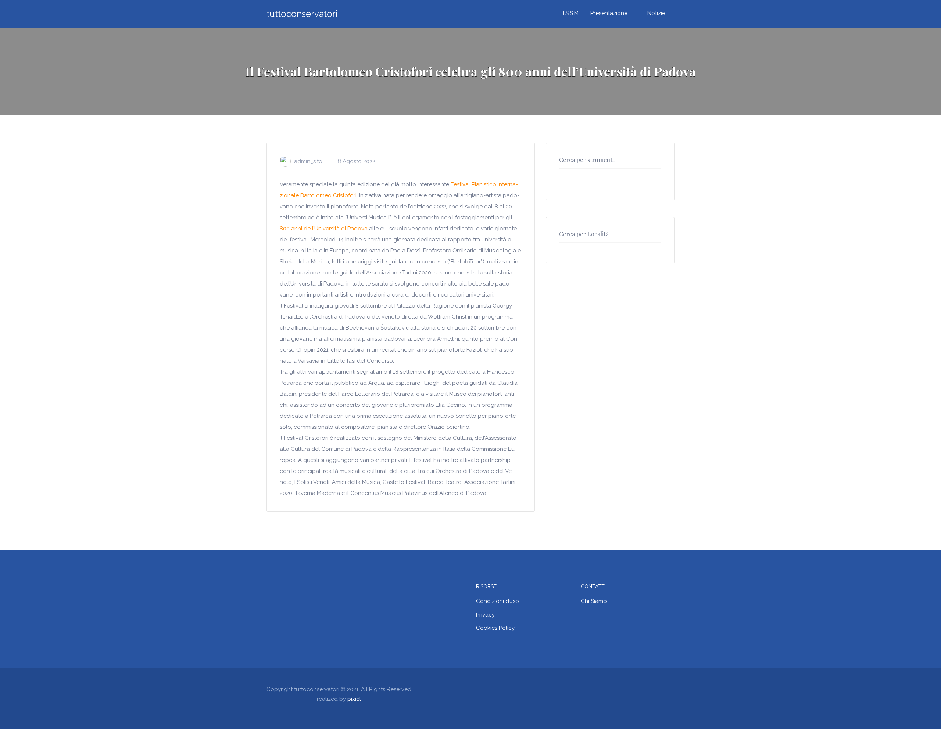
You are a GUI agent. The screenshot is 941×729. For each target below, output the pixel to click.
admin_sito (308, 161)
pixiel (354, 699)
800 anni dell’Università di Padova (324, 228)
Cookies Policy (495, 628)
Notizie (656, 13)
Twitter (646, 689)
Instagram (658, 689)
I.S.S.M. (571, 13)
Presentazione (608, 13)
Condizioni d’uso (497, 601)
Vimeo (671, 689)
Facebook (634, 689)
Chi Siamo (594, 601)
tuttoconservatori (301, 13)
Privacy (485, 614)
